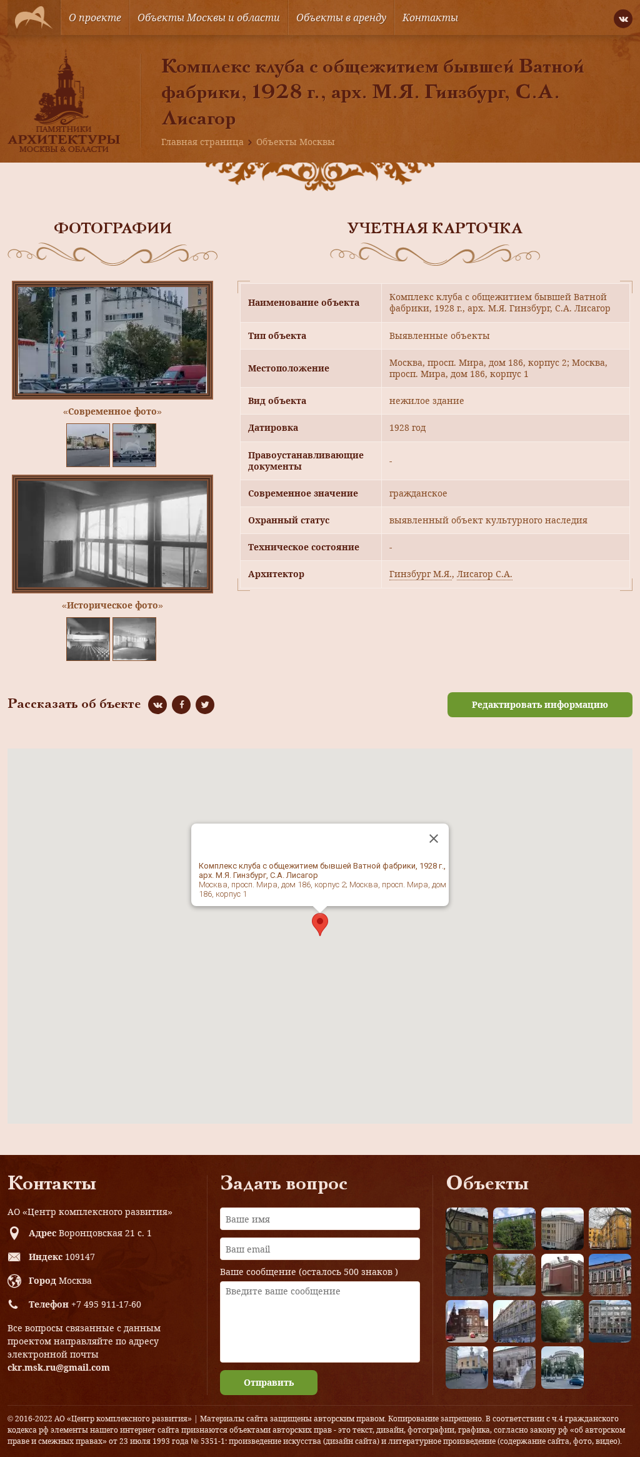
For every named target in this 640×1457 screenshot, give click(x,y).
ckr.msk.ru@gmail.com (59, 1367)
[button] (320, 924)
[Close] (434, 839)
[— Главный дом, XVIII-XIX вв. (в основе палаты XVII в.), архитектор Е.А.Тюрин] (467, 1228)
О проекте (95, 17)
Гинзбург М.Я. (420, 574)
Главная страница (202, 142)
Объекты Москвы (295, 142)
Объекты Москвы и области (209, 17)
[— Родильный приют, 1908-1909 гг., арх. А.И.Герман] (610, 1275)
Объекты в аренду (341, 17)
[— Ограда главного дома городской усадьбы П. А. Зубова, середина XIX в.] (467, 1275)
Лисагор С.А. (484, 574)
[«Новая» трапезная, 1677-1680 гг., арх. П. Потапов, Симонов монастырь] (514, 1367)
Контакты (430, 17)
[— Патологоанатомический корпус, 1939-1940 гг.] (562, 1275)
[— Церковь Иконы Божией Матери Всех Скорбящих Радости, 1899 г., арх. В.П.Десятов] (467, 1321)
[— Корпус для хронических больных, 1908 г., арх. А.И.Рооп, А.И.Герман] (562, 1228)
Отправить (269, 1382)
